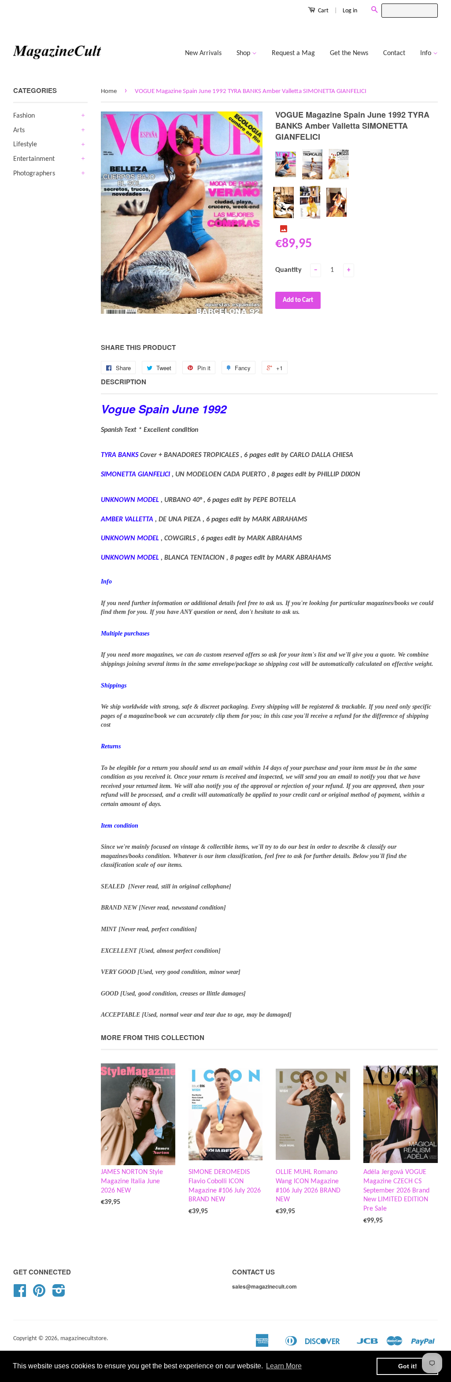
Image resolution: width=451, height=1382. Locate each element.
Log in (350, 10)
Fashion (24, 115)
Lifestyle (25, 144)
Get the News (349, 53)
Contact (394, 53)
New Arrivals (203, 53)
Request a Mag (293, 53)
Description (123, 381)
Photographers (34, 173)
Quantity (288, 270)
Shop (244, 53)
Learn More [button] (284, 1366)
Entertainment (34, 159)
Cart (323, 10)
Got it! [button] (407, 1366)
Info (426, 53)
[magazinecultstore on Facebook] (19, 1294)
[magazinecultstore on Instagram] (59, 1294)
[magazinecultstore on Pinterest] (39, 1294)
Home (109, 91)
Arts (19, 130)
